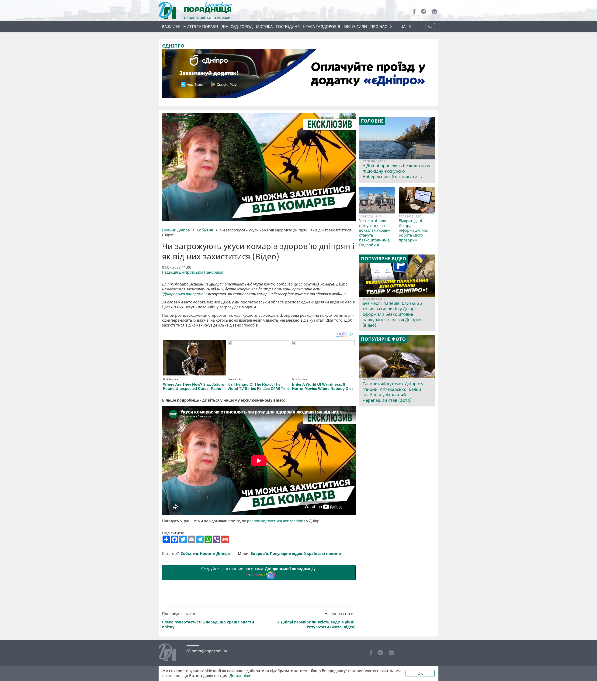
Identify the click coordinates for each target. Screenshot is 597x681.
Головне (372, 121)
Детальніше (240, 675)
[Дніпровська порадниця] (171, 652)
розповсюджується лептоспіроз (276, 521)
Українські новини (322, 553)
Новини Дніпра (176, 230)
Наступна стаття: (316, 620)
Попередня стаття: (208, 620)
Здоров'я (259, 553)
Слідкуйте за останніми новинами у (258, 572)
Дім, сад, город (237, 26)
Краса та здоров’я (321, 26)
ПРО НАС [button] (378, 26)
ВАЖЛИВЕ (171, 26)
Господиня (288, 26)
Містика (264, 26)
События (205, 230)
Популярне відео (286, 553)
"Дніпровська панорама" (183, 294)
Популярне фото (383, 339)
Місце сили (355, 26)
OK (420, 673)
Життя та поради (200, 26)
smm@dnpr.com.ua (209, 651)
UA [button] (403, 26)
